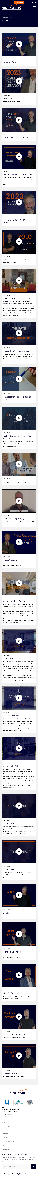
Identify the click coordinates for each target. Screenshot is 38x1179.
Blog (3, 1145)
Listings (5, 1134)
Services (5, 1138)
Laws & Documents (9, 1141)
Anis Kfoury (6, 1130)
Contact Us (6, 1149)
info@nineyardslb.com (9, 1117)
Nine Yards (6, 1126)
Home (3, 17)
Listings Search (19, 2)
